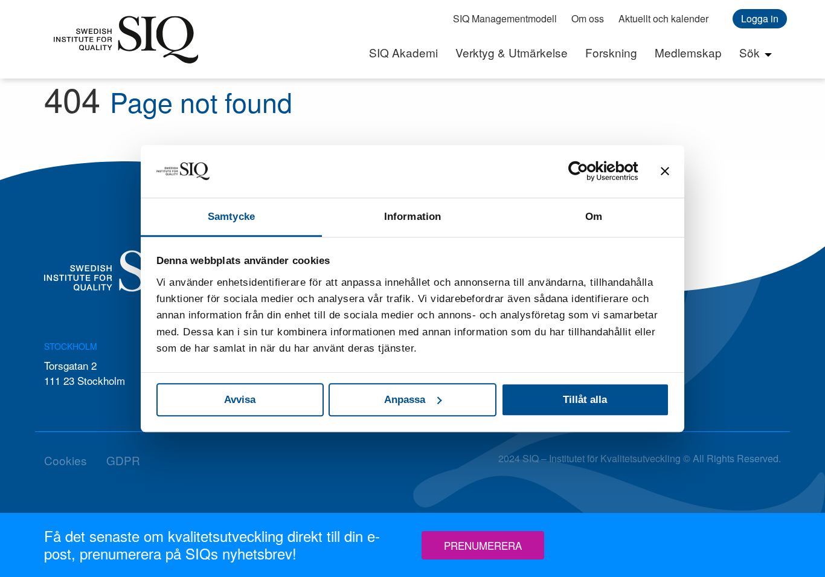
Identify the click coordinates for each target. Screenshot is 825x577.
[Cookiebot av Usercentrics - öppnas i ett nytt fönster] (585, 171)
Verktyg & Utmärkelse (511, 52)
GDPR (123, 460)
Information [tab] (412, 216)
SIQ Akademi (403, 52)
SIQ (126, 39)
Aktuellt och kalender (663, 18)
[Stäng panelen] (665, 171)
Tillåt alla (585, 399)
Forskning (611, 52)
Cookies (65, 460)
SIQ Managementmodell (505, 18)
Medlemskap (688, 52)
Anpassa (404, 399)
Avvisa (239, 399)
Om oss (587, 18)
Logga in (759, 18)
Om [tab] (593, 216)
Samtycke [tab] (231, 216)
